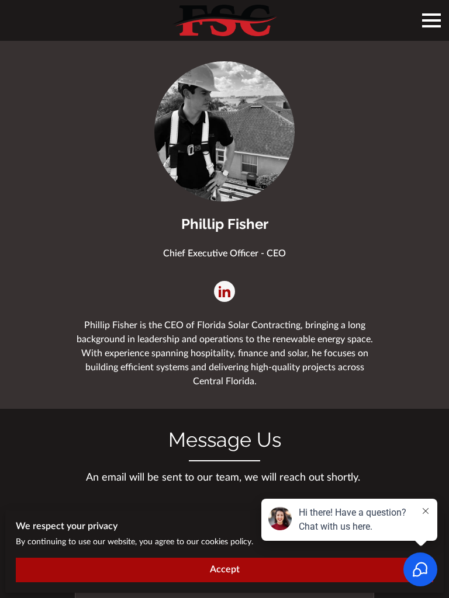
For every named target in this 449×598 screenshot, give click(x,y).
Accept (225, 569)
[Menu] (431, 20)
